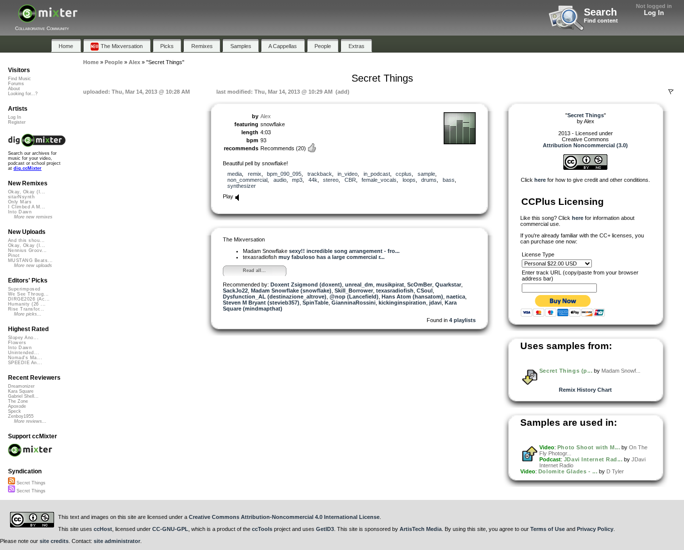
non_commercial (247, 180)
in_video (347, 174)
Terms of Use (547, 529)
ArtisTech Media (421, 529)
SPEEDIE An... (25, 362)
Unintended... (23, 352)
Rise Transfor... (26, 309)
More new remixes (33, 216)
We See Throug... (28, 294)
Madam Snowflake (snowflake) (291, 291)
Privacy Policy (595, 529)
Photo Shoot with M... (588, 447)
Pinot (14, 255)
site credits (54, 541)
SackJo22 (235, 291)
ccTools (262, 529)
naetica (455, 297)
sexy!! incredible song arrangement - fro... (344, 251)
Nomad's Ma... (25, 357)
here (540, 180)
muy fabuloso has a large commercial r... (331, 257)
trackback (319, 174)
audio (279, 180)
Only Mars (20, 201)
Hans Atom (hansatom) (412, 297)
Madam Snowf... (620, 371)
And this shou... (26, 240)
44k (312, 180)
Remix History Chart (585, 390)
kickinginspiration (402, 303)
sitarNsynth (21, 196)
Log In (654, 13)
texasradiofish (395, 291)
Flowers (17, 342)
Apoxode (17, 406)
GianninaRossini (353, 303)
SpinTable (315, 303)
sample (426, 174)
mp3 (297, 180)
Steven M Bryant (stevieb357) (261, 303)
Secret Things (30, 482)
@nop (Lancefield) (354, 297)
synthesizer (241, 186)
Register (17, 122)
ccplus (404, 174)
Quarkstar (448, 285)
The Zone (18, 401)
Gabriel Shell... (23, 396)
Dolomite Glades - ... (568, 471)
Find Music (19, 78)
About (14, 88)
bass (449, 180)
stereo (330, 180)
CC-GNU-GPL (170, 529)
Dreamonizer (21, 386)
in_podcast (377, 174)
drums (429, 180)
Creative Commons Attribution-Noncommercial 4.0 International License (284, 517)
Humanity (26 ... (27, 304)
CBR (350, 180)
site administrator (117, 541)
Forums (16, 83)
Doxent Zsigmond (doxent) (306, 285)
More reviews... (30, 421)
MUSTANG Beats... (30, 260)
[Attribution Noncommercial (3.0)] (585, 168)
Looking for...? (23, 93)
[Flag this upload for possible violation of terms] (671, 92)
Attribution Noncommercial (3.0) (585, 145)
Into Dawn (20, 211)
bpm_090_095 (284, 174)
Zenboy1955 (21, 416)
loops (409, 180)
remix (254, 174)
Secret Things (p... (565, 371)
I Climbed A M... (26, 206)
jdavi (435, 303)
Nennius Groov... (27, 250)
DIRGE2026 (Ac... (29, 299)
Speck (14, 411)
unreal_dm (359, 285)
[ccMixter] (48, 19)
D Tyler (615, 471)
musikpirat (390, 285)
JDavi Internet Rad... (593, 459)
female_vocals (379, 180)
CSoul (425, 291)
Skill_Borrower (353, 291)
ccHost (103, 529)
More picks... (28, 314)
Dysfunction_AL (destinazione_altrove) (274, 297)
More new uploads (33, 265)
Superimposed (24, 289)
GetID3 (325, 529)
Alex (265, 116)
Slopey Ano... (23, 337)
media (234, 174)
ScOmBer (419, 285)
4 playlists (462, 320)
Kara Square (21, 391)
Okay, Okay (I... (26, 191)
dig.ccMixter (28, 168)
